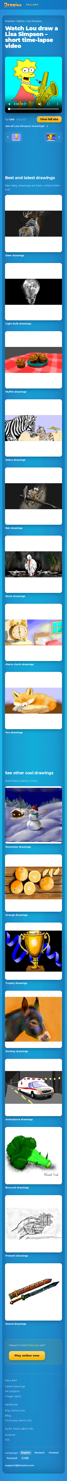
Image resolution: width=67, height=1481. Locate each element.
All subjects (12, 1391)
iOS (7, 1439)
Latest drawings (15, 1386)
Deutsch (39, 1452)
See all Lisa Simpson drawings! (25, 125)
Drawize (10, 21)
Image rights (13, 1396)
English (25, 1452)
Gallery (21, 21)
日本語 (25, 1458)
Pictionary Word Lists (18, 1420)
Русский (12, 1458)
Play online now (27, 1355)
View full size (49, 119)
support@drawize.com (19, 1465)
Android (10, 1434)
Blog (8, 1415)
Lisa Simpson (34, 21)
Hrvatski (54, 1452)
